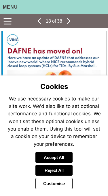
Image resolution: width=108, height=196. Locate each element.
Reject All (54, 170)
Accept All (54, 157)
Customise (54, 183)
